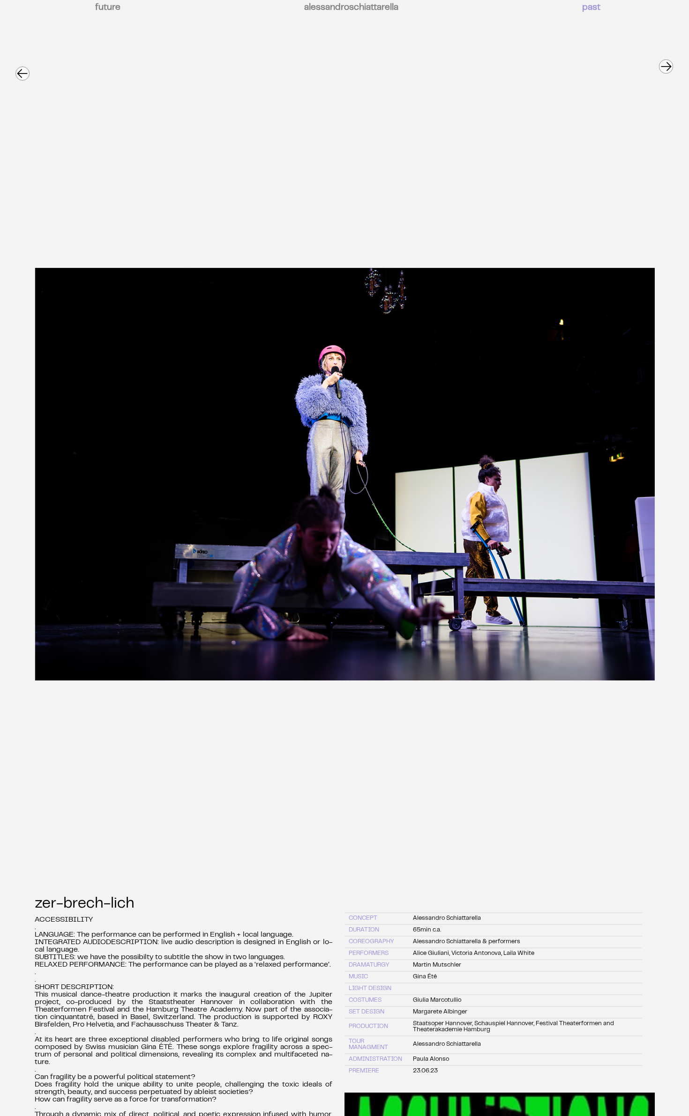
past (591, 8)
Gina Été (425, 977)
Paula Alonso (431, 1059)
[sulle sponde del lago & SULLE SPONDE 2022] (665, 62)
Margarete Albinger (440, 1012)
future (107, 8)
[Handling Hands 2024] (22, 69)
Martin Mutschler (437, 965)
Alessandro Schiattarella (447, 918)
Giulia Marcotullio (437, 1000)
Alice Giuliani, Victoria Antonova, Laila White (473, 953)
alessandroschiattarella (351, 8)
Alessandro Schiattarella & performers (466, 942)
